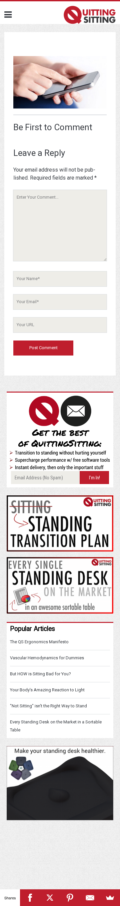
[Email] (90, 897)
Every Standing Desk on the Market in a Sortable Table (56, 725)
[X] (50, 897)
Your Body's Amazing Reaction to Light (47, 689)
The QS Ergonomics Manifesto (39, 641)
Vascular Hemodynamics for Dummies (47, 657)
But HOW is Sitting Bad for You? (40, 673)
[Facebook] (30, 897)
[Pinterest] (70, 897)
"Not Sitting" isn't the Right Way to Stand (48, 705)
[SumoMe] (110, 897)
